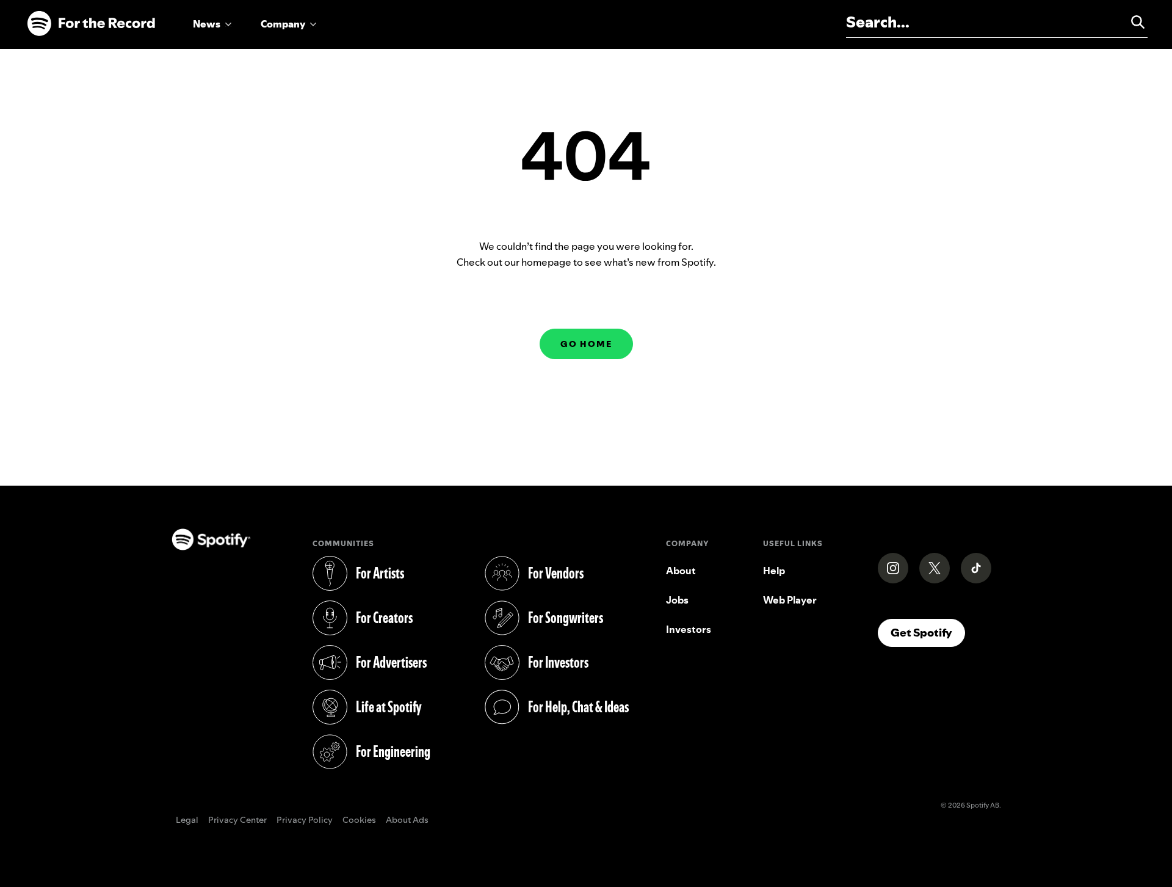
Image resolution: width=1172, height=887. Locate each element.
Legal (187, 820)
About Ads (407, 820)
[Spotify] (90, 24)
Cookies (359, 820)
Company (283, 24)
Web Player (790, 600)
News (206, 24)
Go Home (586, 344)
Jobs (677, 600)
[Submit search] (1132, 22)
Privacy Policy (305, 820)
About (681, 570)
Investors (688, 629)
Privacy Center (237, 820)
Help (774, 570)
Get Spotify (928, 632)
